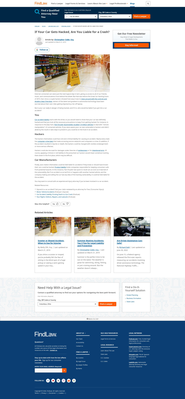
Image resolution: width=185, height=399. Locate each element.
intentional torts (98, 150)
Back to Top (93, 319)
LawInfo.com (133, 362)
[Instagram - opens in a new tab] (63, 381)
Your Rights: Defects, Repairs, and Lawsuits (52, 197)
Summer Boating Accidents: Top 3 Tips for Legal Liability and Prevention (90, 243)
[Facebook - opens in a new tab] (48, 381)
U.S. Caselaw (105, 358)
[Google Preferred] (74, 381)
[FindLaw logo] (42, 3)
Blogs (44, 26)
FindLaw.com (133, 339)
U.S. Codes (104, 361)
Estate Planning (132, 295)
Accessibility (80, 342)
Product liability (60, 167)
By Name (79, 368)
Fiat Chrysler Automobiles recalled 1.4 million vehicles (73, 125)
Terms (37, 393)
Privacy (44, 393)
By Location (79, 358)
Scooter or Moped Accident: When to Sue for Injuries (51, 241)
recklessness (82, 150)
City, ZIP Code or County (107, 12)
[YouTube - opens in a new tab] (53, 381)
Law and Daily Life (53, 26)
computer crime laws (45, 141)
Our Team (79, 339)
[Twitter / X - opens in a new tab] (58, 381)
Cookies (61, 393)
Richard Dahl (124, 247)
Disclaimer (52, 393)
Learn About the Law (107, 351)
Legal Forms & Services (108, 339)
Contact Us (79, 346)
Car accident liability (42, 120)
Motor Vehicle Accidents (45, 192)
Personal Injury (66, 26)
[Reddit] (69, 381)
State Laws (130, 302)
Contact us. (53, 350)
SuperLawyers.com (135, 347)
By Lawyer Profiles (82, 365)
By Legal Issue (80, 361)
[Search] (148, 3)
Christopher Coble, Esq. (64, 39)
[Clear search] (95, 16)
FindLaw (37, 26)
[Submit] (64, 370)
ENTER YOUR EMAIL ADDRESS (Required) (48, 366)
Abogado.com (133, 354)
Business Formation (134, 298)
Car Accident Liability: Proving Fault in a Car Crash (55, 194)
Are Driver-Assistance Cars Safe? (129, 241)
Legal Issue (68, 12)
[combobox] (81, 16)
